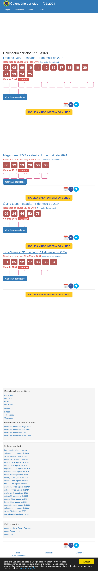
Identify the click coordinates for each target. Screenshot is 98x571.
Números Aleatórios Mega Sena (17, 426)
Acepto (86, 561)
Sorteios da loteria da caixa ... (17, 514)
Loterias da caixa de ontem (15, 450)
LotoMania (8, 404)
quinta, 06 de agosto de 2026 (16, 495)
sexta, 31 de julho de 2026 (15, 511)
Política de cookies (18, 555)
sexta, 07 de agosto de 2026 (16, 492)
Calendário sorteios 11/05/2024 (32, 3)
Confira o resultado (15, 97)
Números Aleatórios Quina (15, 432)
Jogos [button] (7, 9)
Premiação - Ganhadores (49, 62)
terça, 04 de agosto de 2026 (15, 502)
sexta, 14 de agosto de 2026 (16, 474)
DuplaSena (9, 408)
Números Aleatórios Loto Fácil (16, 429)
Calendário (19, 9)
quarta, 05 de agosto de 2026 (16, 499)
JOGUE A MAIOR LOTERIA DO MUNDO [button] (49, 112)
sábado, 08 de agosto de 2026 (16, 489)
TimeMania (9, 414)
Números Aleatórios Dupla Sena (17, 435)
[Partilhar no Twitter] (76, 104)
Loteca (7, 411)
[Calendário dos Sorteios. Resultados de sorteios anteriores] (65, 104)
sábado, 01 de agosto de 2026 (16, 508)
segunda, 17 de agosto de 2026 (17, 468)
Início (42, 9)
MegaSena (8, 395)
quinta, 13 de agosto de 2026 (16, 477)
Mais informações (28, 568)
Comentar (80, 552)
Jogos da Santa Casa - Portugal (17, 528)
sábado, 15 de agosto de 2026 (16, 471)
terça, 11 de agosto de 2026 (15, 483)
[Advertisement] (49, 31)
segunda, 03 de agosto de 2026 (17, 505)
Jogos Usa (8, 534)
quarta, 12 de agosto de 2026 (16, 480)
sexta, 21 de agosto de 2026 (16, 456)
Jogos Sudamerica (12, 531)
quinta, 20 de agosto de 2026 (16, 459)
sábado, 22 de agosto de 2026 (16, 453)
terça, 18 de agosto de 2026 (15, 465)
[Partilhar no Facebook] (71, 104)
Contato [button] (31, 9)
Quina (6, 401)
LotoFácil (8, 398)
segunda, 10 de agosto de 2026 (17, 486)
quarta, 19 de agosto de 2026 (16, 462)
